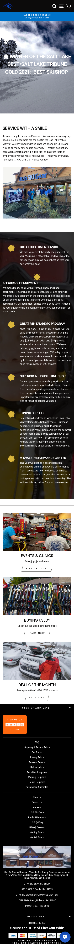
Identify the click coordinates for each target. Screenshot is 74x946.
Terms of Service (37, 762)
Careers (37, 807)
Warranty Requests (37, 777)
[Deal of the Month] (37, 661)
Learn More (37, 633)
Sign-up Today (37, 568)
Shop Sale (37, 697)
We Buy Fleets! (37, 832)
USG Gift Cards (37, 812)
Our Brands (37, 752)
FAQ (37, 742)
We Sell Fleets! (37, 837)
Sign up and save (36, 707)
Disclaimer (36, 916)
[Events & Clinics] (37, 532)
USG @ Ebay (37, 822)
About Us (37, 797)
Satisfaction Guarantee (37, 787)
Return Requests (37, 782)
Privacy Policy (37, 757)
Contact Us (37, 802)
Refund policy (37, 767)
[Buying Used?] (37, 596)
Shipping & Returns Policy (37, 747)
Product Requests (37, 817)
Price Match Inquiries (37, 772)
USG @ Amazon (37, 827)
